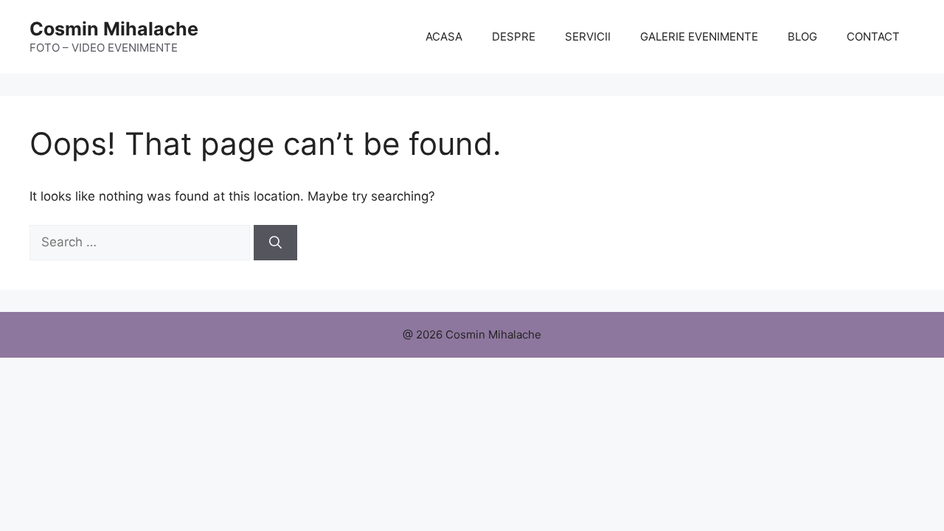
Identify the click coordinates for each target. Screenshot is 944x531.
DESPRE (513, 37)
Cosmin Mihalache (114, 29)
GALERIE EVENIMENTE (699, 37)
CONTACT (873, 37)
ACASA (444, 37)
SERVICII (588, 37)
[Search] (275, 242)
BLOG (802, 37)
